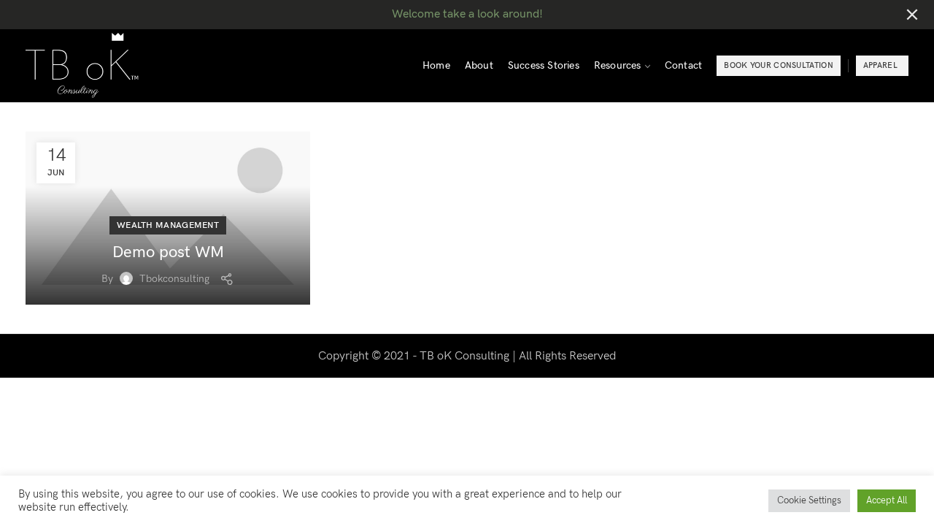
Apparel (880, 65)
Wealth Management (168, 225)
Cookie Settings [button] (809, 500)
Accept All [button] (886, 500)
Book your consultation (778, 65)
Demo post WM (168, 252)
